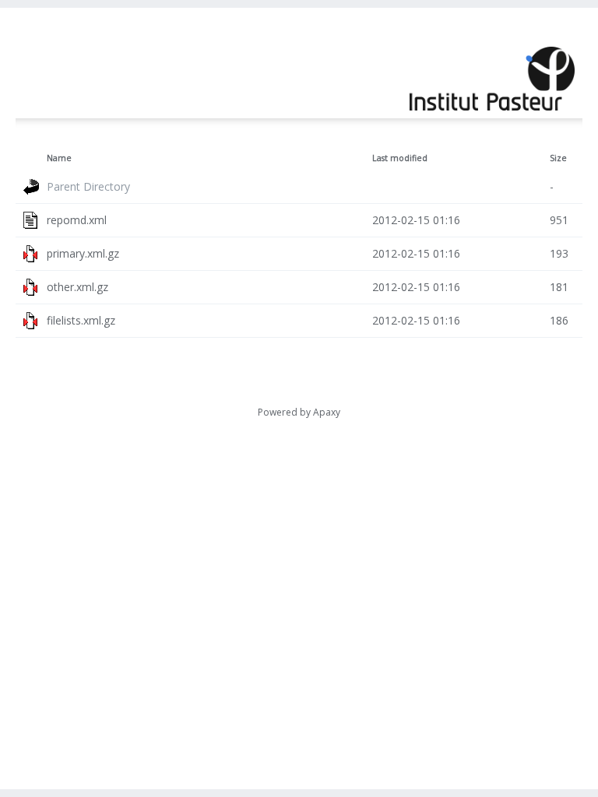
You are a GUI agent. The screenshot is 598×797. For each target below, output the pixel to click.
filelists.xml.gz (81, 320)
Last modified (399, 158)
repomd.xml (77, 219)
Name (59, 158)
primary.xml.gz (83, 253)
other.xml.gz (77, 286)
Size (558, 158)
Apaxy (326, 412)
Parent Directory (88, 186)
